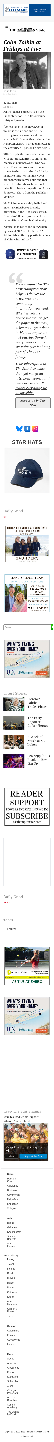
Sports (10, 1297)
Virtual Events (11, 1244)
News (10, 1174)
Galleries (12, 1227)
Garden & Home (12, 1310)
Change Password (12, 1391)
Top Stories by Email (13, 1413)
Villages (11, 1208)
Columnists (13, 1330)
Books (10, 1223)
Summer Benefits (11, 1237)
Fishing (11, 1268)
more (5, 516)
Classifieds (13, 1367)
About (10, 1358)
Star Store (12, 1377)
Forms (10, 1372)
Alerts (10, 1386)
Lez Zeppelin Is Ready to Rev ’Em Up (38, 759)
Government (13, 1195)
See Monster (14, 1232)
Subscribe (12, 1381)
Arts (9, 1218)
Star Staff (12, 103)
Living (10, 1259)
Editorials (12, 1335)
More (10, 1354)
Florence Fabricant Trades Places (37, 702)
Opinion (11, 1326)
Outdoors (12, 1292)
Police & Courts (11, 1179)
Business (12, 1190)
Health (10, 1283)
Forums (11, 929)
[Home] (27, 29)
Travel (10, 1264)
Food (10, 1273)
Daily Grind (13, 1199)
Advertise (12, 1363)
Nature (10, 1287)
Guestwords (13, 1339)
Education (12, 1204)
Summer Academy (12, 1406)
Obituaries (12, 1185)
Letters (10, 1344)
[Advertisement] (27, 1074)
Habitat (11, 1278)
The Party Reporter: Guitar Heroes (37, 721)
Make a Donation (12, 1398)
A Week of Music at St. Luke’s (36, 740)
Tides (10, 1316)
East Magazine (12, 1302)
